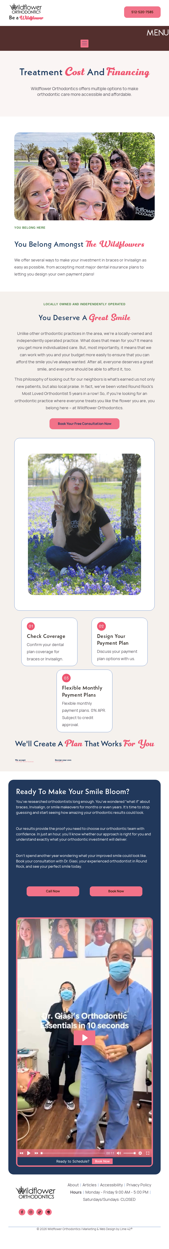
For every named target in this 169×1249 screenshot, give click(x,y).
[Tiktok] (39, 1212)
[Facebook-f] (22, 1212)
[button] (84, 43)
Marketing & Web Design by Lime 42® (107, 1229)
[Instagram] (31, 1212)
